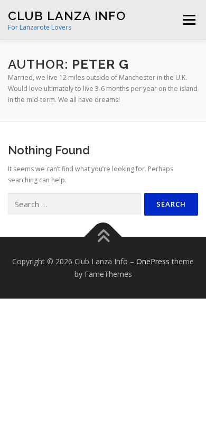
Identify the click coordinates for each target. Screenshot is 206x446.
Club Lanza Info (67, 15)
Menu (188, 19)
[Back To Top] (103, 236)
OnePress (153, 261)
